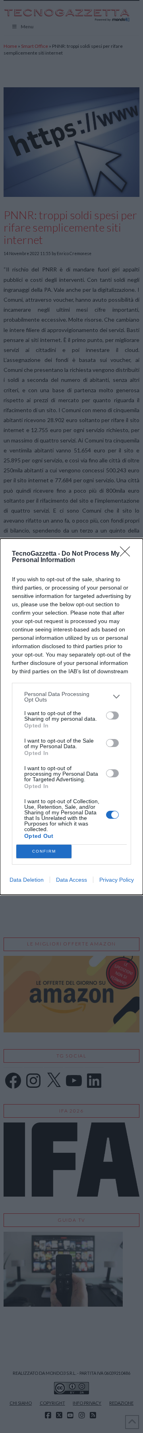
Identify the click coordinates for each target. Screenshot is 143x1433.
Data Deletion (27, 880)
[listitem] (71, 696)
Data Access (71, 880)
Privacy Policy (116, 880)
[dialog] (71, 717)
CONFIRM (44, 851)
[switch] (112, 715)
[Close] (127, 554)
